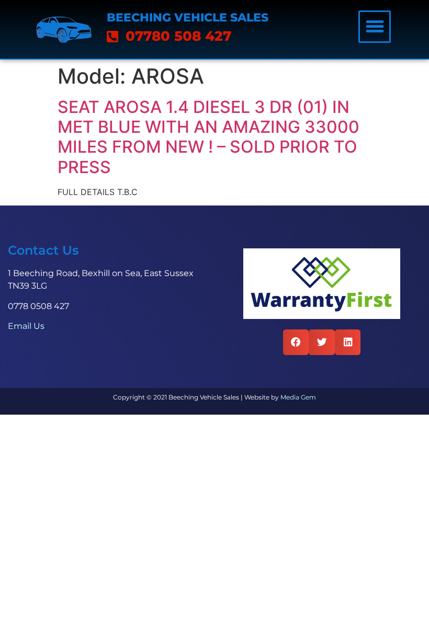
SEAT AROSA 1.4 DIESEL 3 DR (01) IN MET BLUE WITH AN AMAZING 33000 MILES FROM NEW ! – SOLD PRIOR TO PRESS (208, 137)
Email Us (26, 326)
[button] (374, 26)
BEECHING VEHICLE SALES (187, 17)
